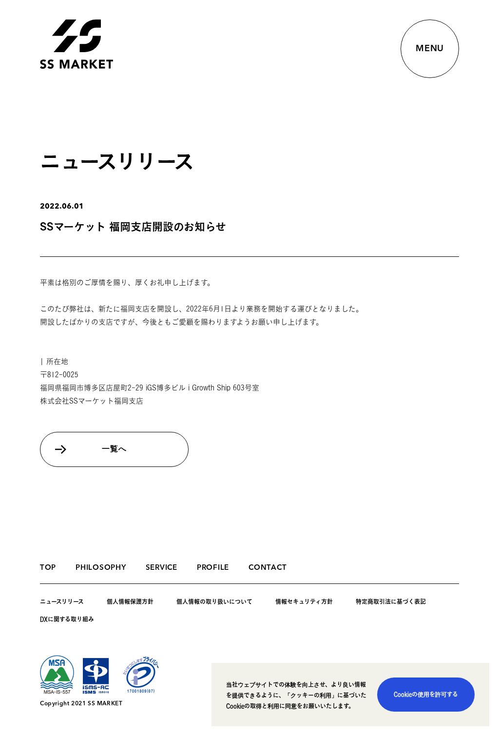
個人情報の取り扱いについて (214, 601)
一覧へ (114, 449)
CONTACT (268, 568)
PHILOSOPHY (101, 568)
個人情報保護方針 (130, 601)
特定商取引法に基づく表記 (391, 601)
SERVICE (161, 568)
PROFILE (213, 568)
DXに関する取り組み (67, 619)
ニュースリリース (62, 601)
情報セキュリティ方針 (304, 601)
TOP (48, 568)
